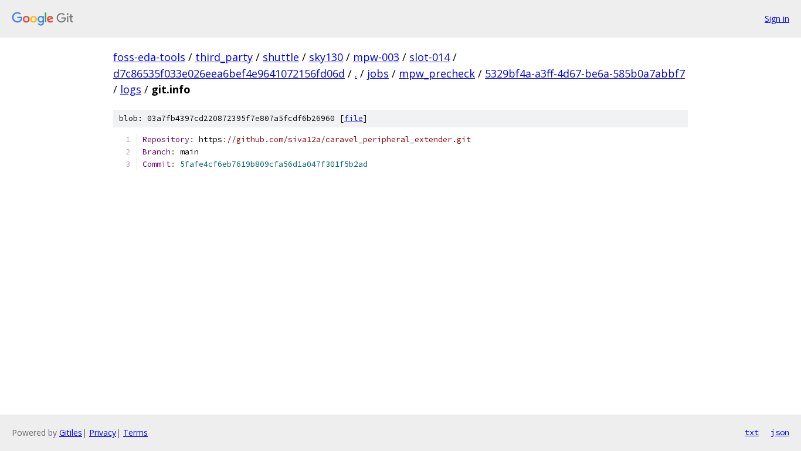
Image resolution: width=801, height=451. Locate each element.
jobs (378, 73)
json (780, 432)
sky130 (326, 57)
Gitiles (70, 432)
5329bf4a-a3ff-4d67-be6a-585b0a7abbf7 (585, 73)
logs (130, 89)
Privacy (102, 432)
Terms (135, 432)
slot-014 (429, 57)
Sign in (777, 18)
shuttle (281, 57)
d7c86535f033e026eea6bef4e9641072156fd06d (229, 73)
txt (752, 432)
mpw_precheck (437, 73)
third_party (224, 57)
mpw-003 (376, 57)
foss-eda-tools (149, 57)
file (353, 118)
